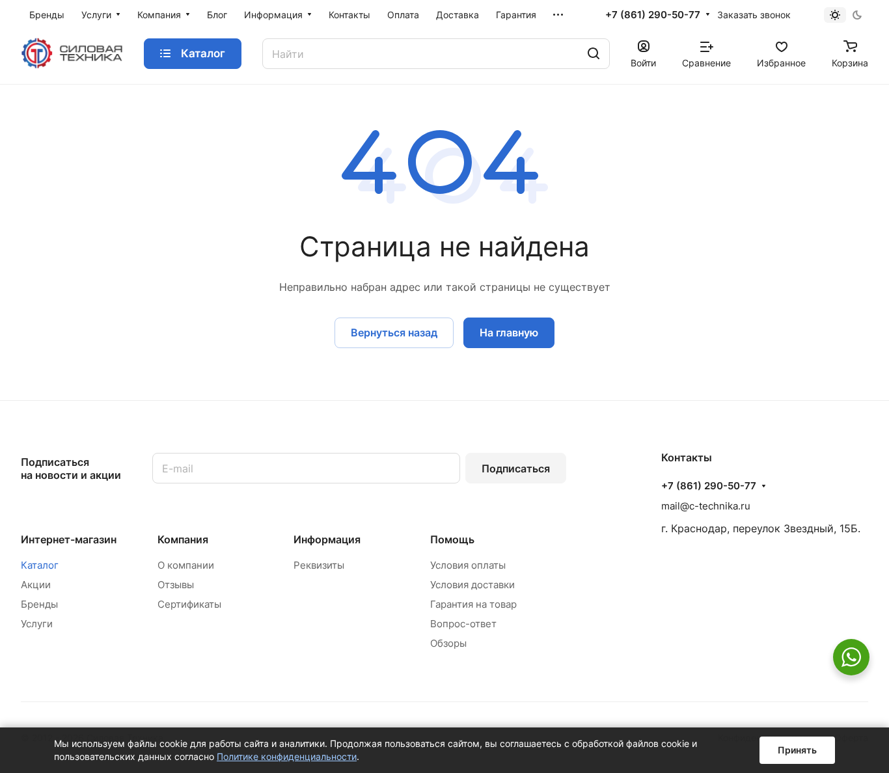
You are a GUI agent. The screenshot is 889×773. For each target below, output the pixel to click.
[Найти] (593, 53)
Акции (36, 584)
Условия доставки (472, 584)
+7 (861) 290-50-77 (652, 15)
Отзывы (175, 584)
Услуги (37, 623)
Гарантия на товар (473, 604)
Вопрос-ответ (463, 623)
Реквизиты (319, 565)
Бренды (39, 604)
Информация (327, 539)
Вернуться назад (394, 332)
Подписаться (516, 468)
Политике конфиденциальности (287, 756)
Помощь (452, 539)
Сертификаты (189, 604)
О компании (185, 565)
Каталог (40, 565)
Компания (182, 539)
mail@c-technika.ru (705, 506)
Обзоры (448, 643)
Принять (797, 749)
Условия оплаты (468, 565)
